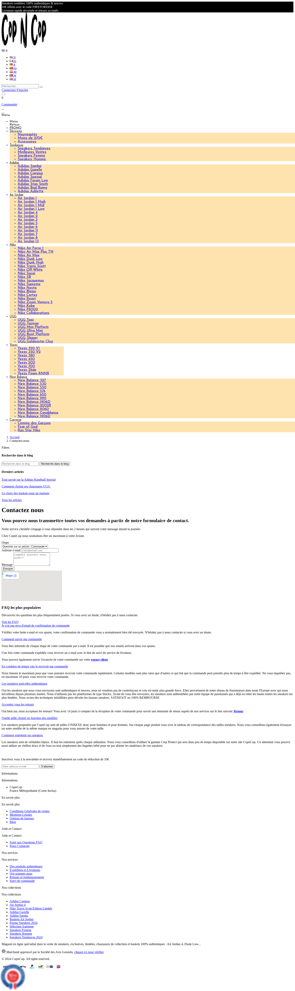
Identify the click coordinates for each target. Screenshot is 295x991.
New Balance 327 (32, 380)
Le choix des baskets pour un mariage (25, 493)
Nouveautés (27, 134)
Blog (13, 822)
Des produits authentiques (26, 866)
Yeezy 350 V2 (29, 352)
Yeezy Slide (27, 370)
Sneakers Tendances (34, 148)
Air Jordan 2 (28, 216)
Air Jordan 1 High (32, 202)
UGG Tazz (26, 320)
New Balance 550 (32, 387)
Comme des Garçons (34, 423)
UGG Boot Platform (33, 334)
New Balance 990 (32, 398)
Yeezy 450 (26, 359)
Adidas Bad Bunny (32, 188)
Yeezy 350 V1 (29, 348)
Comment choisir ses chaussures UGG (26, 486)
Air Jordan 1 (27, 198)
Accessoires (27, 142)
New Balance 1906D (34, 402)
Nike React (27, 299)
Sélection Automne (22, 926)
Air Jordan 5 (28, 223)
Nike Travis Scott (32, 266)
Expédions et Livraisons (25, 870)
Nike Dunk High (31, 262)
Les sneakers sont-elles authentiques (24, 683)
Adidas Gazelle (30, 170)
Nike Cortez (27, 295)
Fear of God (28, 427)
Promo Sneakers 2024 (24, 923)
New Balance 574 (31, 391)
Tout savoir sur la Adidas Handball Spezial (29, 479)
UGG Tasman (28, 323)
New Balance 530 (32, 384)
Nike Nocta (27, 288)
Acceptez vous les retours (18, 704)
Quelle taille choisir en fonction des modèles (29, 718)
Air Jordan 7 (27, 234)
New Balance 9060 (33, 409)
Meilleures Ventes (32, 152)
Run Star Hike (29, 430)
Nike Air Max (28, 255)
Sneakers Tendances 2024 (26, 937)
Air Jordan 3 (28, 220)
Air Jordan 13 (28, 241)
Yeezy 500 (26, 363)
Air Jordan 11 (28, 230)
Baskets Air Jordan (22, 919)
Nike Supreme (29, 284)
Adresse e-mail (11, 550)
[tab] (147, 625)
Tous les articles (12, 500)
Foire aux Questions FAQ (26, 842)
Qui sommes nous (21, 873)
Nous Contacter (20, 846)
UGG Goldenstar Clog (35, 341)
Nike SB (24, 277)
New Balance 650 (32, 395)
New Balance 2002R (34, 405)
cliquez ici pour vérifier (88, 952)
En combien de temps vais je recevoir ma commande (35, 666)
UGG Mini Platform (33, 327)
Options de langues (22, 818)
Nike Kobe (26, 306)
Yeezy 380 (26, 355)
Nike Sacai (26, 273)
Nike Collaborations (33, 313)
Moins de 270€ (30, 138)
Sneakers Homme (32, 159)
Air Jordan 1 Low (31, 209)
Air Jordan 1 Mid (31, 205)
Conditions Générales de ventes (30, 811)
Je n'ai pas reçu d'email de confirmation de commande (36, 625)
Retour (238, 711)
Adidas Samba (29, 166)
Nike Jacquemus (31, 280)
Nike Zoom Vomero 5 (35, 302)
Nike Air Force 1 (31, 248)
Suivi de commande (22, 880)
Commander (9, 104)
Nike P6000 (28, 309)
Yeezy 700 (26, 366)
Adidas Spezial (30, 177)
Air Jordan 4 (28, 212)
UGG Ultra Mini (30, 331)
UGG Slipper (28, 338)
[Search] (41, 87)
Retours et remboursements (27, 877)
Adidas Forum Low (33, 180)
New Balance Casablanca (38, 413)
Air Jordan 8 (28, 238)
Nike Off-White (30, 270)
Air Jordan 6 (28, 227)
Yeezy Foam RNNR (33, 373)
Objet (5, 542)
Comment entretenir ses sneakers (22, 735)
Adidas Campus (30, 173)
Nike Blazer (27, 291)
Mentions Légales (21, 814)
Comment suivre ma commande (22, 639)
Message (7, 564)
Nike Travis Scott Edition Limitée (31, 908)
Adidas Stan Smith (33, 184)
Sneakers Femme (31, 156)
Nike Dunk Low (30, 259)
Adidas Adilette (31, 191)
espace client (99, 659)
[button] (10, 622)
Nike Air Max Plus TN (35, 252)
